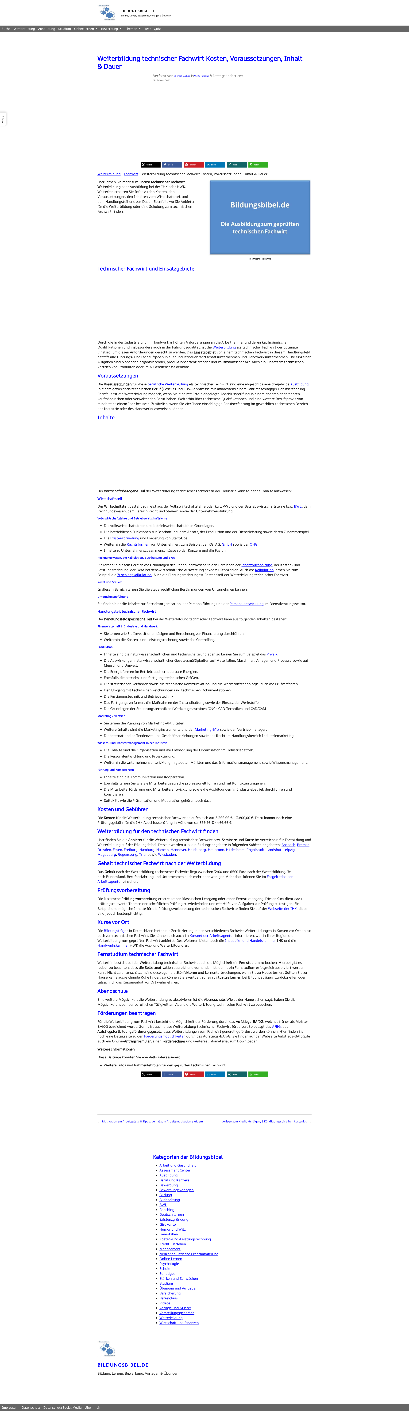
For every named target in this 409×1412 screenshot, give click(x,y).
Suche (6, 29)
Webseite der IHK (282, 908)
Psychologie (169, 1263)
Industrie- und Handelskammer (250, 940)
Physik (272, 654)
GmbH (227, 544)
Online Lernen (170, 1258)
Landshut (273, 849)
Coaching (166, 1209)
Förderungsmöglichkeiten (164, 1036)
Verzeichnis (168, 1298)
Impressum (10, 1407)
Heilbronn (216, 849)
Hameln (162, 849)
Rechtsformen (138, 544)
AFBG (276, 1026)
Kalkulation (264, 569)
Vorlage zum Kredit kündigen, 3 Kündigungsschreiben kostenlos (264, 1121)
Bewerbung (109, 29)
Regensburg (127, 854)
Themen (131, 29)
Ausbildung (46, 29)
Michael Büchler (182, 75)
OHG (254, 544)
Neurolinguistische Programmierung (188, 1253)
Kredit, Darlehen (172, 1244)
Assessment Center (174, 1170)
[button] (151, 165)
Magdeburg (106, 854)
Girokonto (167, 1224)
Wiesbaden (167, 854)
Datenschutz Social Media (62, 1407)
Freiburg (130, 849)
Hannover (178, 849)
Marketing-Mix (207, 729)
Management (170, 1249)
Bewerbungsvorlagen (176, 1189)
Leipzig (289, 849)
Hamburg (146, 849)
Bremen (303, 844)
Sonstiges (167, 1273)
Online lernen (84, 29)
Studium (64, 29)
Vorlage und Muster (175, 1307)
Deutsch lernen (171, 1214)
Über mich (92, 1407)
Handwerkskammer (113, 945)
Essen (117, 849)
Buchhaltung (169, 1199)
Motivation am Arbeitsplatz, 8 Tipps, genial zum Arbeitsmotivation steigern (152, 1121)
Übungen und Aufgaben (178, 1288)
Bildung (165, 1194)
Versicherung (170, 1293)
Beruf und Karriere (174, 1180)
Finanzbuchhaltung (257, 565)
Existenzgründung (124, 538)
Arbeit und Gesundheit (177, 1165)
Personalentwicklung (246, 603)
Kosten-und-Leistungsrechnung (185, 1239)
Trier (143, 854)
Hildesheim (235, 849)
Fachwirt (131, 174)
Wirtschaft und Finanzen (179, 1322)
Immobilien (168, 1234)
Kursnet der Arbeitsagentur (212, 935)
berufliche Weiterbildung (168, 384)
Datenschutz (31, 1407)
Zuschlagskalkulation (134, 574)
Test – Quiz (152, 29)
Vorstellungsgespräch (176, 1312)
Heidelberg (197, 849)
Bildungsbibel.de (138, 10)
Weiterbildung (24, 29)
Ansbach (288, 844)
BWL (298, 506)
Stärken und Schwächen (178, 1278)
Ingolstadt (256, 849)
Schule (164, 1268)
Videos (164, 1303)
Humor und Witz (172, 1229)
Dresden (104, 849)
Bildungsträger (116, 930)
